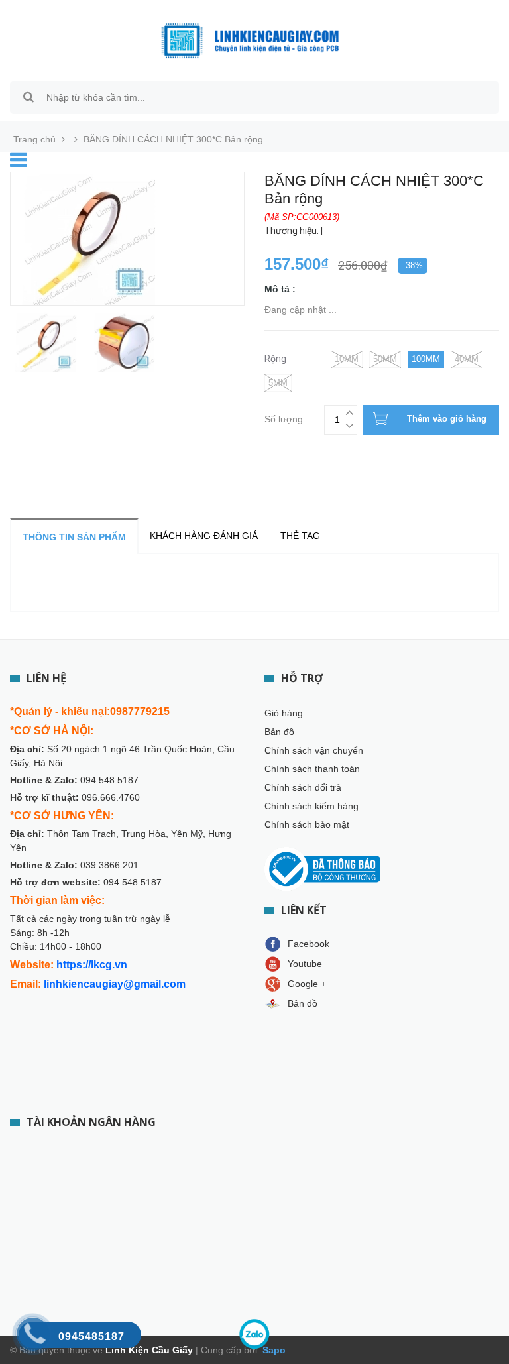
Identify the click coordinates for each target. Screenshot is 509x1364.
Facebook (308, 943)
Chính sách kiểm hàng (311, 806)
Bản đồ (279, 731)
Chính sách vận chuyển (313, 750)
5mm (278, 383)
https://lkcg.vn (91, 964)
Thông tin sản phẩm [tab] (74, 537)
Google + (307, 983)
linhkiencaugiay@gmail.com (115, 984)
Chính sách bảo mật (306, 824)
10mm (347, 359)
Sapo (273, 1350)
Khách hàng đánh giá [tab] (204, 535)
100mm (426, 359)
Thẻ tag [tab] (300, 535)
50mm (385, 359)
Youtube (305, 963)
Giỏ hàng (283, 713)
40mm (467, 359)
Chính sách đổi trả (302, 787)
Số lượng (283, 417)
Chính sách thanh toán (312, 769)
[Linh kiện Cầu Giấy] (249, 39)
